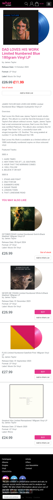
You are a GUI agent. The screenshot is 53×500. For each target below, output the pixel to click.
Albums (5, 462)
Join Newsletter (31, 465)
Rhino (10, 432)
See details (24, 492)
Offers (27, 462)
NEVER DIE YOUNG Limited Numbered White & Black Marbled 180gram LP (25, 294)
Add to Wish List (26, 93)
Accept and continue (11, 497)
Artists (28, 459)
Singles (5, 465)
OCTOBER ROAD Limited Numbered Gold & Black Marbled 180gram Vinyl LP (23, 235)
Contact (28, 468)
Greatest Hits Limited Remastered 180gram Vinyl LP (24, 420)
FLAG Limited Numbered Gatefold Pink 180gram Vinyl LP (25, 353)
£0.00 (42, 4)
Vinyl (4, 468)
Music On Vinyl (14, 76)
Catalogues (6, 459)
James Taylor (10, 62)
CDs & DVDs (6, 471)
